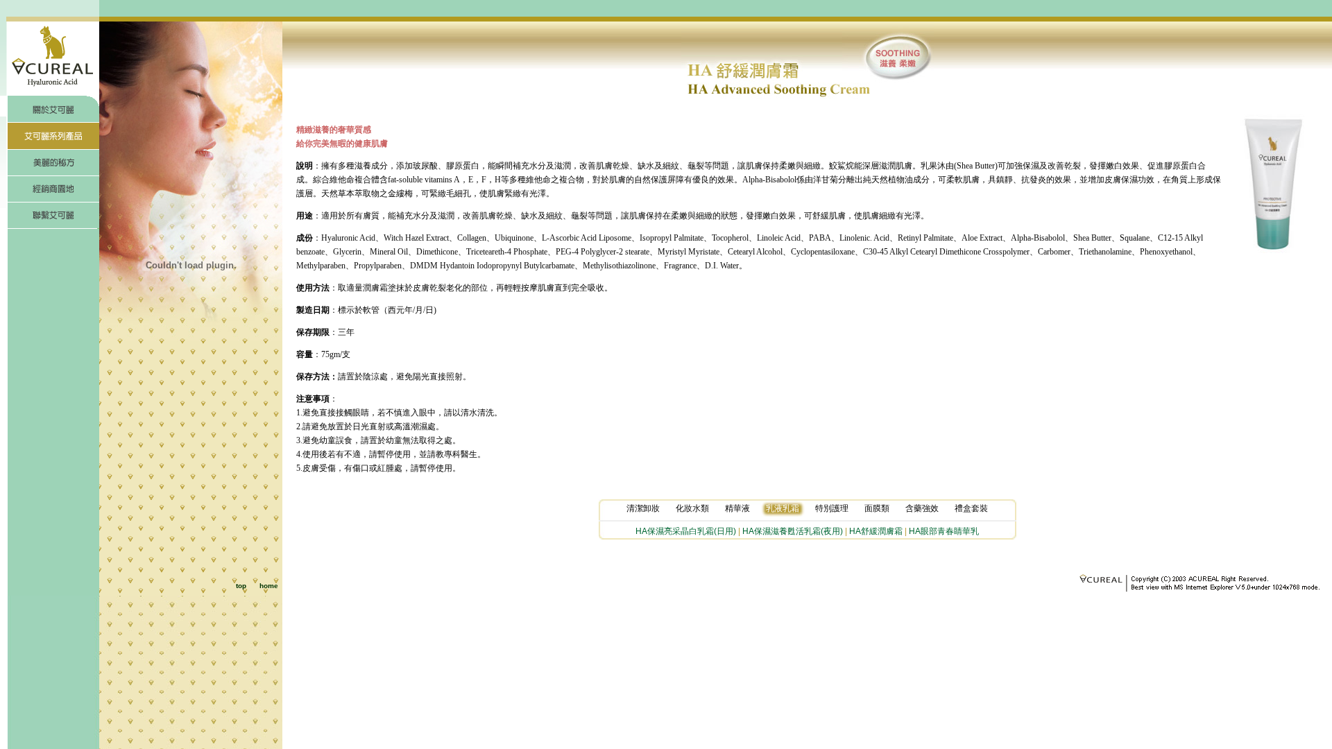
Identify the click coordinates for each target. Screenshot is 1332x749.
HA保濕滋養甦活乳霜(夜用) (792, 531)
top (241, 585)
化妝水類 (692, 508)
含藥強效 (922, 508)
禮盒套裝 (971, 508)
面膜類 (876, 508)
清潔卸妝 (643, 508)
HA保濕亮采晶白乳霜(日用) (685, 531)
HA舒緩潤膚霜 (876, 531)
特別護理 (831, 508)
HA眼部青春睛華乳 (944, 531)
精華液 (737, 508)
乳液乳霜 (782, 508)
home (268, 585)
